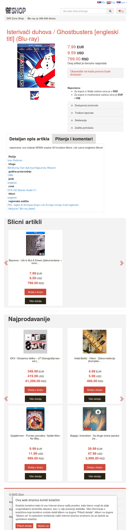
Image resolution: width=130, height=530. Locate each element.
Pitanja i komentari (74, 139)
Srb (103, 2)
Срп (123, 2)
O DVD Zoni (16, 494)
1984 (10, 175)
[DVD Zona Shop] (14, 11)
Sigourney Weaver (45, 167)
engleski (12, 182)
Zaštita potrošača (84, 127)
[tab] (95, 105)
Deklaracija (81, 120)
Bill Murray (14, 167)
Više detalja (35, 301)
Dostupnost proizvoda (86, 105)
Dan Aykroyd (27, 167)
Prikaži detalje (24, 525)
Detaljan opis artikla (29, 139)
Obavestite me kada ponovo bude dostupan (90, 72)
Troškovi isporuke (84, 112)
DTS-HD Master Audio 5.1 (22, 190)
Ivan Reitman (15, 160)
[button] (6, 262)
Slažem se (43, 525)
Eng (113, 2)
